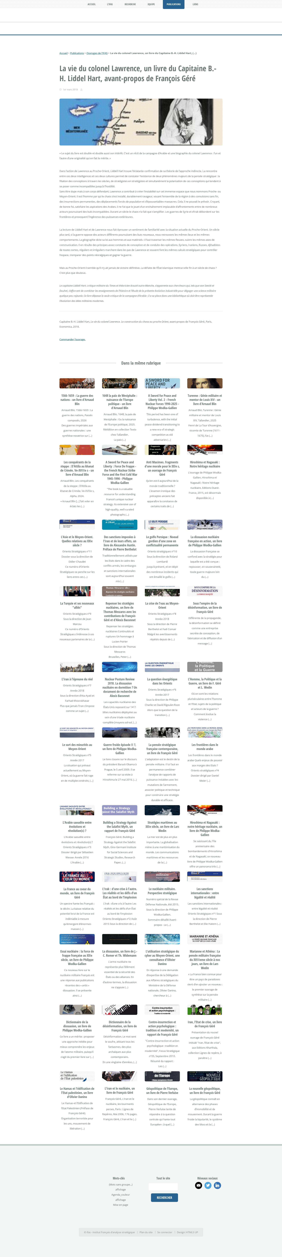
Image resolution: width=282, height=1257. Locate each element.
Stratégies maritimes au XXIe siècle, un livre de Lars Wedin (162, 826)
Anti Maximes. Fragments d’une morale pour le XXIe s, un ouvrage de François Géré (162, 468)
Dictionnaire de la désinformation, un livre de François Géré (120, 1026)
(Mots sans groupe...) (120, 1184)
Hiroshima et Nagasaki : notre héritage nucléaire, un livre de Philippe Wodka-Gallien (205, 828)
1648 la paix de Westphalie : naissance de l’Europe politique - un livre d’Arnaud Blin (119, 401)
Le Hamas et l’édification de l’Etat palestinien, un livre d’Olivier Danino (77, 1092)
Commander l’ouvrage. (72, 339)
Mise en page (120, 1204)
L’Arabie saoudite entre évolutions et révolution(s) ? (77, 826)
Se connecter (164, 1232)
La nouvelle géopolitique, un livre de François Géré (205, 1090)
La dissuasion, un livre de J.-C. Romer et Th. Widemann (119, 953)
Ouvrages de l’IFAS (97, 53)
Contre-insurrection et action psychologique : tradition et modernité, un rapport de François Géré (162, 1028)
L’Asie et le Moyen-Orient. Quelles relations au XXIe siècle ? (77, 541)
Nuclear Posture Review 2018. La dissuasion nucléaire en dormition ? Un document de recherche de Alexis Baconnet (120, 687)
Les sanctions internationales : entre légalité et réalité (205, 893)
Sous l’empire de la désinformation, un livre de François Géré (205, 607)
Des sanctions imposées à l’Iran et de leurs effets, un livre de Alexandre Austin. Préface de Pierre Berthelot (119, 543)
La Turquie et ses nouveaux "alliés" (77, 605)
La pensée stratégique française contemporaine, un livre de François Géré (162, 749)
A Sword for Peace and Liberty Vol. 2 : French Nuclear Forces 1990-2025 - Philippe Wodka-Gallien (162, 401)
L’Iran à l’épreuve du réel (77, 679)
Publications (77, 53)
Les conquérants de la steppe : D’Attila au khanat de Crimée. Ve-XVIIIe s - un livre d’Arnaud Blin (77, 468)
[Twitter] (208, 1185)
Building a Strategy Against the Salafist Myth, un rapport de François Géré (119, 826)
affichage (120, 1189)
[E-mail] (198, 1185)
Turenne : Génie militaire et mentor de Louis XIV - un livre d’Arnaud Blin (205, 399)
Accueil (63, 53)
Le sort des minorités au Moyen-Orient (77, 747)
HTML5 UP (192, 1232)
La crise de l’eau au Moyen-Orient (162, 605)
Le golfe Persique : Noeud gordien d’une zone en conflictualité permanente (162, 541)
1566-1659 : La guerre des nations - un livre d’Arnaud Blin (77, 399)
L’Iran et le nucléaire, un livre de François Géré (120, 1090)
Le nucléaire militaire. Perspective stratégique (162, 891)
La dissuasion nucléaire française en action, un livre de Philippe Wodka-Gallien (205, 541)
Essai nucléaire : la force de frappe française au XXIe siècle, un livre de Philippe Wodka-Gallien (77, 957)
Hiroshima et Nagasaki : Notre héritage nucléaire (205, 464)
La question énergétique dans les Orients (162, 681)
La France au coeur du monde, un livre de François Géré (77, 893)
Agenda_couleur (120, 1194)
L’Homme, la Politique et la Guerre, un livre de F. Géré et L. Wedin (205, 683)
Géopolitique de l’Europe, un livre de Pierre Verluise (162, 1090)
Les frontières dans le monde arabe (205, 747)
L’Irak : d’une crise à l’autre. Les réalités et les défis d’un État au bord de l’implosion (119, 893)
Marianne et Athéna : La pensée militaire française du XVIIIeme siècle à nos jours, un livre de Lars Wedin (205, 959)
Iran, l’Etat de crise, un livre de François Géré (205, 1024)
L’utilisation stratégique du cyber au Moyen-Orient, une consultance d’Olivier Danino (162, 957)
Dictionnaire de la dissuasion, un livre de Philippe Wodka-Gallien (77, 1026)
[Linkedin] (217, 1185)
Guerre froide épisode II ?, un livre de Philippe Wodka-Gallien (120, 749)
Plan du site (146, 1232)
